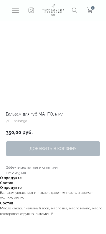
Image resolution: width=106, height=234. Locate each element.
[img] (53, 10)
